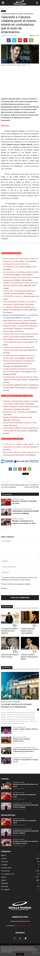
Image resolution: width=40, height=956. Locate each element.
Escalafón (4, 865)
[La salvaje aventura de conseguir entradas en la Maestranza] (20, 686)
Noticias (3, 11)
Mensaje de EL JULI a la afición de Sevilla (17, 412)
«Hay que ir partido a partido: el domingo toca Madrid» (29, 657)
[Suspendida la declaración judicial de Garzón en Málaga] (6, 512)
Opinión (3, 880)
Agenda (3, 855)
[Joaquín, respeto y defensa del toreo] (6, 730)
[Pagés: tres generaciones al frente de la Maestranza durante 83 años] (6, 750)
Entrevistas (4, 622)
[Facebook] (14, 938)
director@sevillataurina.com (24, 926)
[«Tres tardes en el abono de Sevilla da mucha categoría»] (10, 617)
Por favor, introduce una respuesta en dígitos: (16, 584)
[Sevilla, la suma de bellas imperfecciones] (6, 740)
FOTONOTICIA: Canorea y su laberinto (16, 296)
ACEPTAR (20, 954)
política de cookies (19, 950)
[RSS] (20, 938)
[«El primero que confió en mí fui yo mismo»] (10, 643)
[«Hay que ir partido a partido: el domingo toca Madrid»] (30, 643)
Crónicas (4, 858)
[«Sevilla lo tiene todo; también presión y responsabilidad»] (30, 617)
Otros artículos (7, 494)
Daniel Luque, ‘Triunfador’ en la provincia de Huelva (29, 486)
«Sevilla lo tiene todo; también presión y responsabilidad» (28, 631)
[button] (37, 3)
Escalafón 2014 (6, 868)
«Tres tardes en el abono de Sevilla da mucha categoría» (9, 631)
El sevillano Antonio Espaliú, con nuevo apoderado (10, 486)
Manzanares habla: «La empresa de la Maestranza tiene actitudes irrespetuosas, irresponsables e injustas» (20, 328)
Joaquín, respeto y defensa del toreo (25, 729)
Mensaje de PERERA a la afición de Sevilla (17, 417)
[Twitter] (25, 938)
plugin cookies (35, 953)
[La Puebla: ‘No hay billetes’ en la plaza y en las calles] (6, 761)
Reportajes (4, 698)
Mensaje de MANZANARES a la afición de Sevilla (20, 423)
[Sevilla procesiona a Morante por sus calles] (6, 785)
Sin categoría (5, 889)
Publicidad (4, 883)
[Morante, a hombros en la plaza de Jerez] (6, 502)
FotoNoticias (5, 871)
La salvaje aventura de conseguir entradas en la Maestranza (16, 705)
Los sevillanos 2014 (7, 874)
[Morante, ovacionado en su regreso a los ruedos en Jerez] (6, 522)
